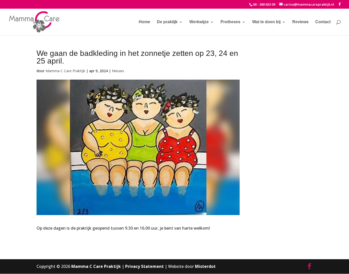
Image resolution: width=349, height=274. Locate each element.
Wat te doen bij (266, 22)
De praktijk (167, 22)
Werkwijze (199, 22)
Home (144, 22)
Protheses (230, 22)
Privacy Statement (144, 266)
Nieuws (118, 70)
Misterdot (205, 266)
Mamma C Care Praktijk (65, 70)
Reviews (300, 22)
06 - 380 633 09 (264, 4)
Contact (323, 22)
